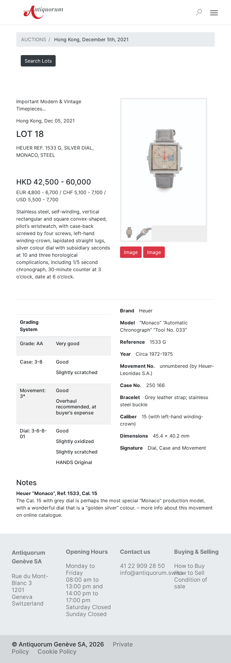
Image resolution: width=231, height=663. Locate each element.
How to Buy (189, 565)
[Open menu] (214, 12)
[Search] (199, 12)
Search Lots (38, 61)
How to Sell (189, 572)
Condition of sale (190, 583)
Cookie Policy (57, 651)
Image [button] (131, 252)
